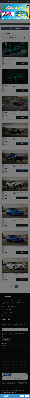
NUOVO (22, 396)
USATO (26, 396)
